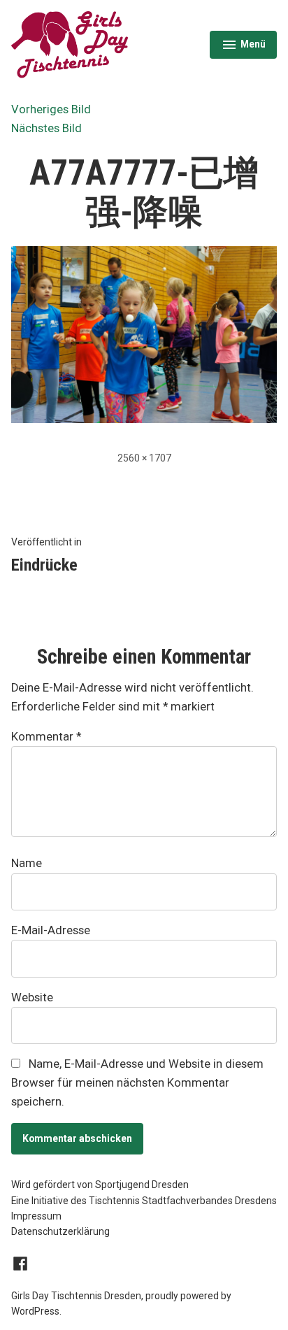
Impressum (36, 1216)
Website (32, 997)
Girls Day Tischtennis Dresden (76, 1295)
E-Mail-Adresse (50, 930)
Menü (248, 46)
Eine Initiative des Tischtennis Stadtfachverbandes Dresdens (144, 1200)
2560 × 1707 (144, 458)
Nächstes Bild (46, 128)
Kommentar (46, 736)
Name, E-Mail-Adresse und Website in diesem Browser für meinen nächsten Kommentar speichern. (137, 1082)
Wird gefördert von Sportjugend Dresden (100, 1184)
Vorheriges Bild (51, 109)
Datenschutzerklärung (60, 1231)
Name (26, 863)
